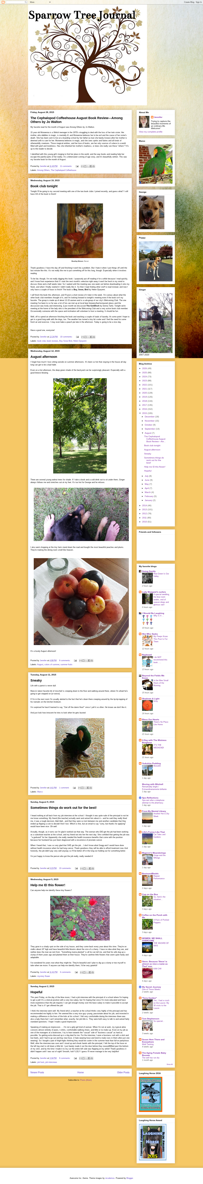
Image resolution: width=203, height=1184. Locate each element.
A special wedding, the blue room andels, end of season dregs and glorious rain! (162, 599)
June (147, 480)
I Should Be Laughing (153, 613)
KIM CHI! (158, 969)
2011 (144, 517)
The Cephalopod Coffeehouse (63, 170)
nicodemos (110, 1178)
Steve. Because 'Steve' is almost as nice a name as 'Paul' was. (155, 963)
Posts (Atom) (86, 1080)
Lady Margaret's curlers (154, 592)
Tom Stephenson (150, 1018)
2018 (145, 401)
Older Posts (123, 1072)
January (149, 500)
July (147, 476)
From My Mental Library (154, 811)
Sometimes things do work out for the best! (63, 808)
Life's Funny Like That (153, 832)
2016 (145, 409)
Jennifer (158, 117)
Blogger (129, 1178)
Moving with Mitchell (152, 784)
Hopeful (36, 992)
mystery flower (43, 976)
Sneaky (36, 680)
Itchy (156, 701)
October (149, 425)
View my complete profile (150, 132)
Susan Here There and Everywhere (153, 1040)
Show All (170, 1064)
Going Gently (149, 571)
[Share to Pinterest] (93, 166)
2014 (145, 505)
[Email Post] (77, 166)
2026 (145, 368)
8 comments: (65, 660)
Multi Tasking (148, 1044)
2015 (145, 413)
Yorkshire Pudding (151, 763)
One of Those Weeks (151, 989)
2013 (145, 509)
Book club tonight (44, 186)
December (150, 416)
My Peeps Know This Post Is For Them (161, 639)
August (40, 664)
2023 (145, 380)
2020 (145, 393)
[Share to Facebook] (90, 166)
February (149, 496)
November (150, 421)
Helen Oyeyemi (79, 341)
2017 (145, 405)
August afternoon (43, 357)
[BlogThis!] (85, 166)
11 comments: (66, 166)
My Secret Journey (151, 987)
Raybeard (147, 655)
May (147, 484)
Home (80, 1072)
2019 (145, 397)
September (150, 429)
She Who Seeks (150, 634)
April (147, 488)
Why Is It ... (159, 616)
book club (41, 341)
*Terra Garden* (149, 998)
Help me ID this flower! (47, 885)
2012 (145, 513)
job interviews (51, 1062)
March (148, 492)
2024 (145, 376)
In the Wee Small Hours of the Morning (161, 683)
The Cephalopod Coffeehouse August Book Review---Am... (155, 439)
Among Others (43, 170)
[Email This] (82, 166)
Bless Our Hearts (150, 719)
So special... (159, 1021)
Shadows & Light (150, 698)
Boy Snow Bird (65, 341)
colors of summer (51, 664)
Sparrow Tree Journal (81, 14)
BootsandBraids (150, 873)
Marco (40, 792)
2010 (145, 521)
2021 (145, 389)
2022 (145, 385)
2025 (145, 372)
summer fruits (66, 664)
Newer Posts (37, 1072)
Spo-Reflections (150, 798)
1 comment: (64, 788)
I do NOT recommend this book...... (160, 660)
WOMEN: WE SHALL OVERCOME (152, 939)
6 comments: (66, 972)
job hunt (40, 1062)
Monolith (157, 766)
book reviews (52, 341)
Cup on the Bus (150, 894)
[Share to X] (87, 166)
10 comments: (66, 337)
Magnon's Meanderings (154, 853)
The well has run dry (150, 1058)
